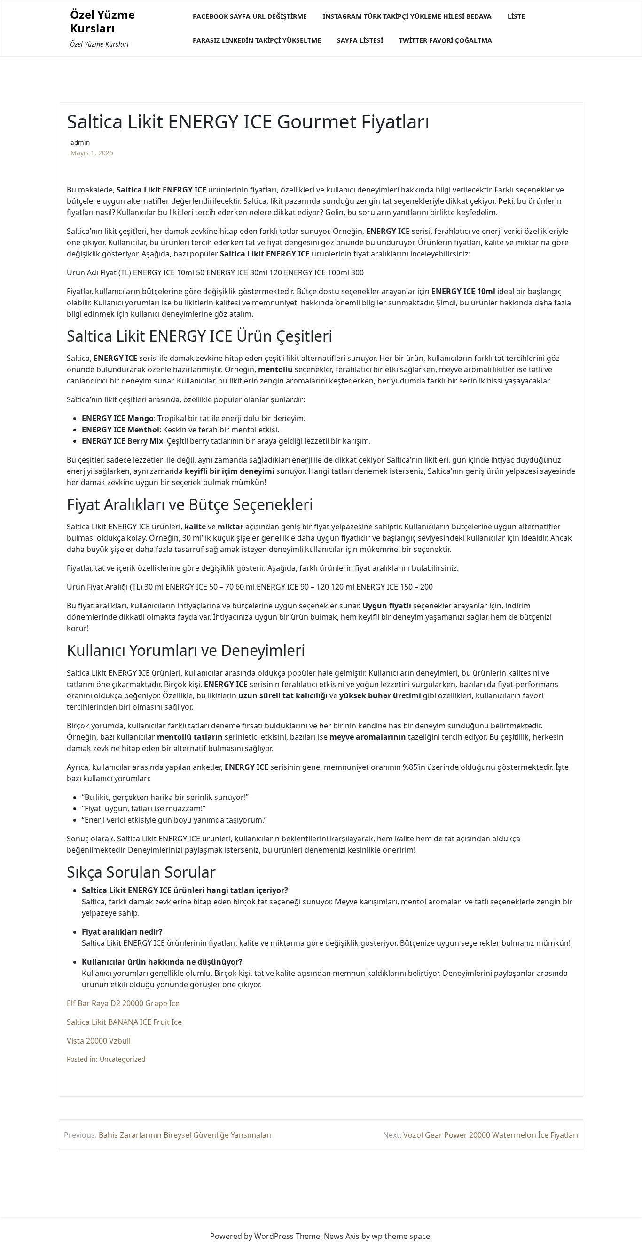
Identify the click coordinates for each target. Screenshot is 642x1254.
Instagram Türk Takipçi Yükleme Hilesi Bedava (407, 16)
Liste (516, 16)
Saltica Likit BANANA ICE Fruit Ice (124, 1022)
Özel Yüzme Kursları (102, 21)
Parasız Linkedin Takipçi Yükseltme (257, 40)
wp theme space (401, 1236)
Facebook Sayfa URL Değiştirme (250, 16)
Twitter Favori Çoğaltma (445, 40)
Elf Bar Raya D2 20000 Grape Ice (123, 1003)
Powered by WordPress (252, 1236)
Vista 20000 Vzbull (99, 1041)
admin (80, 142)
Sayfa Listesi (360, 40)
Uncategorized (123, 1058)
